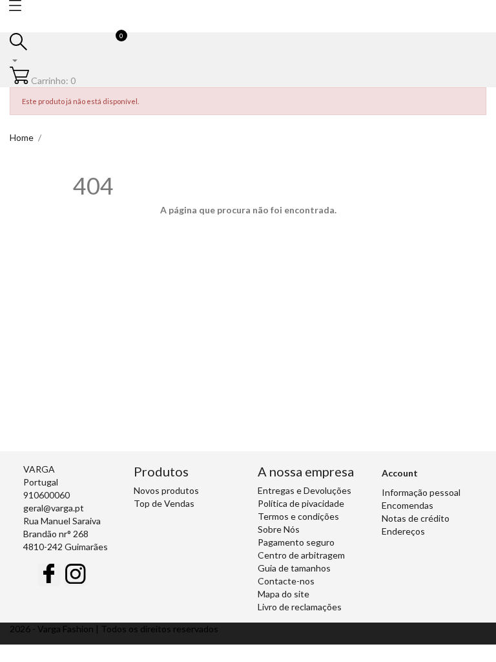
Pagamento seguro (296, 542)
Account (400, 472)
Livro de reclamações (300, 606)
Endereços (403, 531)
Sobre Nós (279, 529)
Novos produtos (166, 490)
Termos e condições (298, 516)
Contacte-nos (286, 580)
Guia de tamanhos (294, 567)
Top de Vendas (164, 503)
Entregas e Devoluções (304, 490)
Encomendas (407, 505)
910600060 (46, 494)
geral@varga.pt (53, 507)
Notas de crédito (416, 518)
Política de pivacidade (301, 503)
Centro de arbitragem (301, 555)
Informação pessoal (421, 492)
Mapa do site (283, 593)
